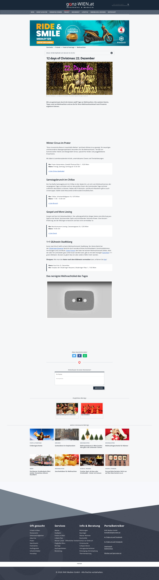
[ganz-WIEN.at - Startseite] (79, 5)
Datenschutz (108, 549)
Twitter (74, 355)
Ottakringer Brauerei (56, 248)
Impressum (108, 546)
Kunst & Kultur (42, 12)
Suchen (128, 4)
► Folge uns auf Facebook (113, 537)
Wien (32, 12)
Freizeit (66, 12)
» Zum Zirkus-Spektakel (56, 171)
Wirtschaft (112, 12)
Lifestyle (85, 12)
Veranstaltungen (56, 12)
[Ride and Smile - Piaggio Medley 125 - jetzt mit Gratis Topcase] (79, 33)
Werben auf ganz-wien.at (112, 553)
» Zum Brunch (53, 203)
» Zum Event (52, 233)
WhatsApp (85, 355)
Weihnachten (81, 47)
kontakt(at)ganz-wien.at (112, 532)
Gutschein (105, 253)
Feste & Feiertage (68, 47)
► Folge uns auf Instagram (113, 542)
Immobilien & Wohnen (98, 12)
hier (105, 259)
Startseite (49, 47)
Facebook (79, 355)
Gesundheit (76, 12)
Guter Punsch (70, 250)
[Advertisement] (79, 124)
